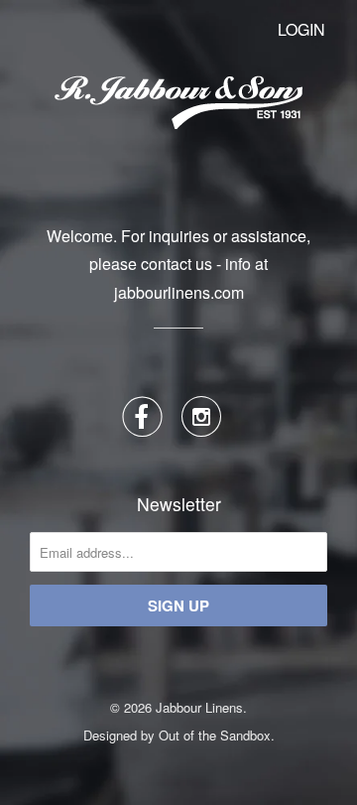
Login (301, 29)
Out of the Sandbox (215, 735)
